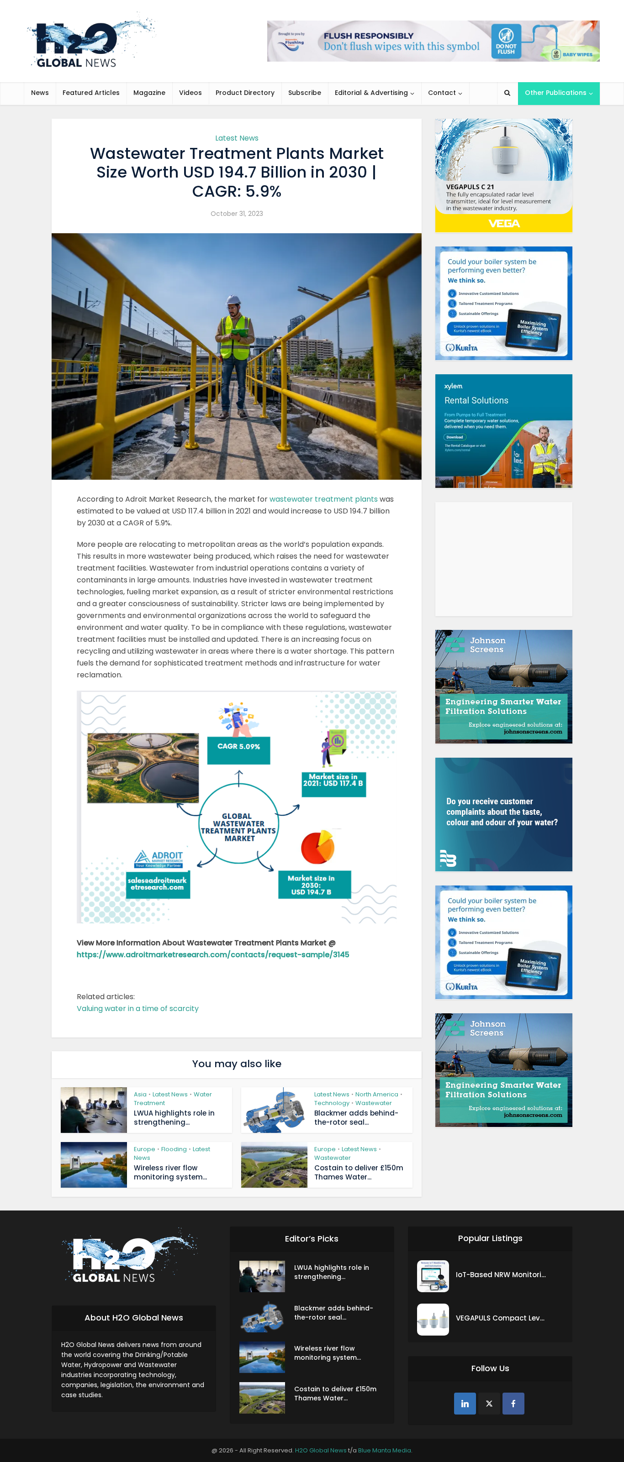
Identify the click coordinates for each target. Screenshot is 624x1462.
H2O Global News (321, 1450)
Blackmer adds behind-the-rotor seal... (356, 1117)
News (40, 92)
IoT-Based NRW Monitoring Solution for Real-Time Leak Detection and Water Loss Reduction (501, 1274)
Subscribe (304, 92)
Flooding (174, 1149)
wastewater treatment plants (324, 499)
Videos (190, 92)
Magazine (149, 92)
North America (376, 1094)
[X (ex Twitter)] (489, 1404)
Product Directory (245, 92)
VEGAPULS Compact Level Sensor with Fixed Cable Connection (501, 1318)
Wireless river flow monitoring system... (170, 1172)
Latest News (237, 138)
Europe (144, 1149)
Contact (442, 92)
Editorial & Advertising (371, 92)
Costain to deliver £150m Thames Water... (358, 1172)
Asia (140, 1094)
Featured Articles (91, 92)
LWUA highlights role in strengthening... (174, 1117)
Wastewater (373, 1103)
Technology (331, 1103)
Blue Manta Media (384, 1450)
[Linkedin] (465, 1404)
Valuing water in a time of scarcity (138, 1008)
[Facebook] (513, 1404)
